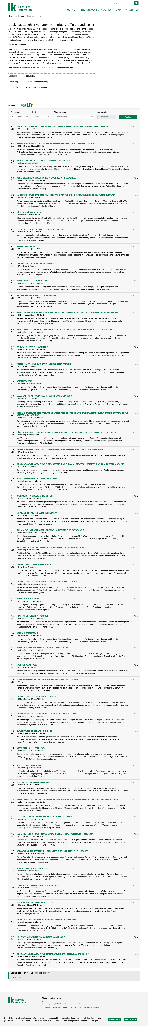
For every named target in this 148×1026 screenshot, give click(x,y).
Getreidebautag (24, 381)
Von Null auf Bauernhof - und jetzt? (35, 902)
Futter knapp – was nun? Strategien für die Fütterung (44, 364)
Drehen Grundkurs (26, 246)
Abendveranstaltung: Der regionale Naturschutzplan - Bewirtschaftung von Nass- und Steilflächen (67, 800)
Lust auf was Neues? (27, 665)
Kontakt (78, 1007)
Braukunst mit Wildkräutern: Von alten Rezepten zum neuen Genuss (50, 547)
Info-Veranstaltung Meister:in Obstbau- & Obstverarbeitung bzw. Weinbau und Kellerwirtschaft (65, 330)
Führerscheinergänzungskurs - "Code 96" (37, 697)
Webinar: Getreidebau (27, 633)
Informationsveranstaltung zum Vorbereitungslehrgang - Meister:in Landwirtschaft (60, 449)
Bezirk (34, 112)
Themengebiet (60, 112)
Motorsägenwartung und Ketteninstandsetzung (41, 937)
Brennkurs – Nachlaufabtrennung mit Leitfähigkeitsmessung (47, 920)
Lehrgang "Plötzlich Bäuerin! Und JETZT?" (37, 513)
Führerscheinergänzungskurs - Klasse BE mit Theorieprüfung (47, 714)
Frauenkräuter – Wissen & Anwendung (35, 264)
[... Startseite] (20, 7)
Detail (135, 126)
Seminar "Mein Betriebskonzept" (32, 868)
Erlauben (129, 1019)
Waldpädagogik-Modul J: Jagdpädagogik (36, 295)
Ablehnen (113, 1019)
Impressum (46, 1007)
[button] (20, 117)
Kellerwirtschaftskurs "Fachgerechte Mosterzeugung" (44, 396)
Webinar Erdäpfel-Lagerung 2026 (33, 281)
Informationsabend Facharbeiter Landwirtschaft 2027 (44, 161)
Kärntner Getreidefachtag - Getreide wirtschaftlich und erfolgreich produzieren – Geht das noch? (66, 432)
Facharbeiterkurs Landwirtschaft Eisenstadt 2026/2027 (44, 817)
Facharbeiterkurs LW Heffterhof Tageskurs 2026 (41, 229)
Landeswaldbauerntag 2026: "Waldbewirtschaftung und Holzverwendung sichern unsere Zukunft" (66, 195)
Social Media (87, 1007)
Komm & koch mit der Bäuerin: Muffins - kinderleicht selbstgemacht (50, 530)
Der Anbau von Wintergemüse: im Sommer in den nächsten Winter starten (53, 851)
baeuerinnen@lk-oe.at (77, 1004)
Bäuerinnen (31, 16)
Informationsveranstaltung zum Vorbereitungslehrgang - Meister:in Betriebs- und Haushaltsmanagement (70, 464)
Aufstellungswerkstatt (29, 765)
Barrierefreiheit (68, 1007)
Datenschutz (56, 1007)
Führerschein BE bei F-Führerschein (34, 564)
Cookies (96, 1007)
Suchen (128, 117)
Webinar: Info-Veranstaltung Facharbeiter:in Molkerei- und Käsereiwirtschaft (56, 144)
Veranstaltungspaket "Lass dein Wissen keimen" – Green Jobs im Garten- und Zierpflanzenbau (63, 126)
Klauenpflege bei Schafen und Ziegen (35, 731)
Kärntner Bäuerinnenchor (30, 212)
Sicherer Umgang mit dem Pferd (32, 347)
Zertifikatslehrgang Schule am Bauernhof (38, 885)
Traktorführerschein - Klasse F (32, 616)
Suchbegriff (102, 112)
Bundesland (15, 112)
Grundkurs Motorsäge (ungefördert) (35, 496)
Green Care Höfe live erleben (31, 748)
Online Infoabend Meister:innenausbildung (38, 479)
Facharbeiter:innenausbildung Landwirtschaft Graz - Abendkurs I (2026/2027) (55, 834)
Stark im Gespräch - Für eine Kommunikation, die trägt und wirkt (49, 679)
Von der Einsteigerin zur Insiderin (33, 782)
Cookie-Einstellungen (63, 1021)
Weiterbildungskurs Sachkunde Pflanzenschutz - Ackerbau (46, 178)
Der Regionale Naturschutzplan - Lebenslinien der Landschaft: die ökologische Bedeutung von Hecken (67, 313)
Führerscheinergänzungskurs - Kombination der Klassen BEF (47, 582)
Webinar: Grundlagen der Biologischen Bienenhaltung (43, 648)
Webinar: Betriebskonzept (29, 599)
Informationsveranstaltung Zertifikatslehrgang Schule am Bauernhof (53, 954)
